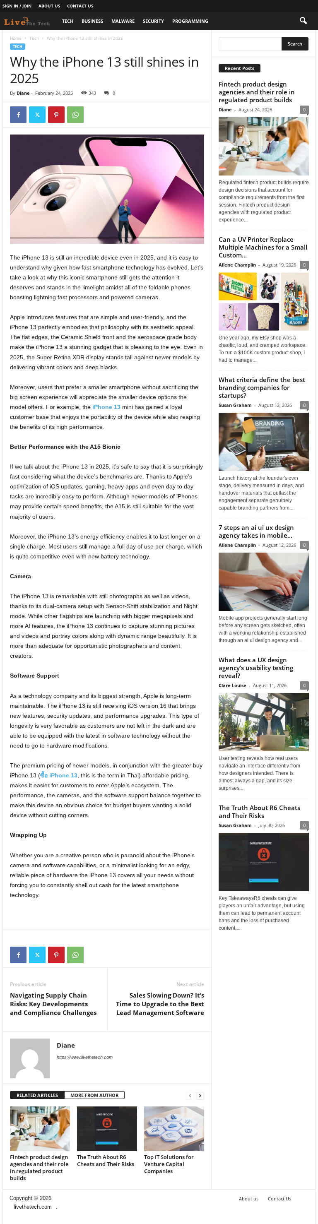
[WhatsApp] (75, 114)
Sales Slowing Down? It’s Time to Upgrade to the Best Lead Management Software (160, 1004)
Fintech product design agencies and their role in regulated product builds (39, 1167)
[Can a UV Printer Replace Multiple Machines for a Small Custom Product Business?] (264, 301)
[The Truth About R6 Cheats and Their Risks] (107, 1128)
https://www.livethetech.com (85, 1057)
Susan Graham (235, 405)
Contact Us (80, 6)
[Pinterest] (56, 114)
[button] (303, 21)
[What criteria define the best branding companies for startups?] (264, 442)
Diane (23, 93)
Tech (67, 21)
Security (153, 21)
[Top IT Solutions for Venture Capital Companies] (174, 1128)
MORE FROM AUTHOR (94, 1095)
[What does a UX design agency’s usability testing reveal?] (264, 722)
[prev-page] (190, 1095)
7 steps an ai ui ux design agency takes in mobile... (256, 531)
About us (49, 6)
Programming (190, 21)
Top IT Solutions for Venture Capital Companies (169, 1164)
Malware (123, 21)
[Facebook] (18, 114)
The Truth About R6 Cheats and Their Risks (105, 1160)
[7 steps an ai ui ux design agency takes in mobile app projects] (264, 582)
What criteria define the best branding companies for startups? (262, 387)
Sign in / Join (16, 6)
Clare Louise (232, 685)
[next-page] (200, 1095)
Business (92, 21)
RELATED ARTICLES (37, 1095)
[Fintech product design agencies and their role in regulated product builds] (40, 1128)
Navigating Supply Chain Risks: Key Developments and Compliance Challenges (53, 1004)
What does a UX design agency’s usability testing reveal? (256, 668)
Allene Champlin (237, 265)
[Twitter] (37, 114)
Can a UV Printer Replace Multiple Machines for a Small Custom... (263, 247)
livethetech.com (33, 1207)
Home (16, 38)
